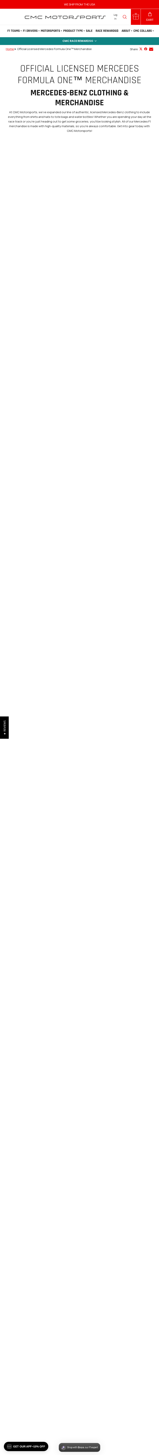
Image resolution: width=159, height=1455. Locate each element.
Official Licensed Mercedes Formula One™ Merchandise (54, 49)
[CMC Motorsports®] (65, 17)
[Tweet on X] (140, 48)
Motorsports (50, 31)
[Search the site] (124, 17)
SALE (89, 31)
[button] (79, 41)
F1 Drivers (30, 31)
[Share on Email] (151, 49)
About (126, 31)
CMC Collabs (142, 31)
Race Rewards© (107, 31)
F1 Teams (13, 31)
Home (10, 49)
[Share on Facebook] (145, 48)
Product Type (73, 31)
